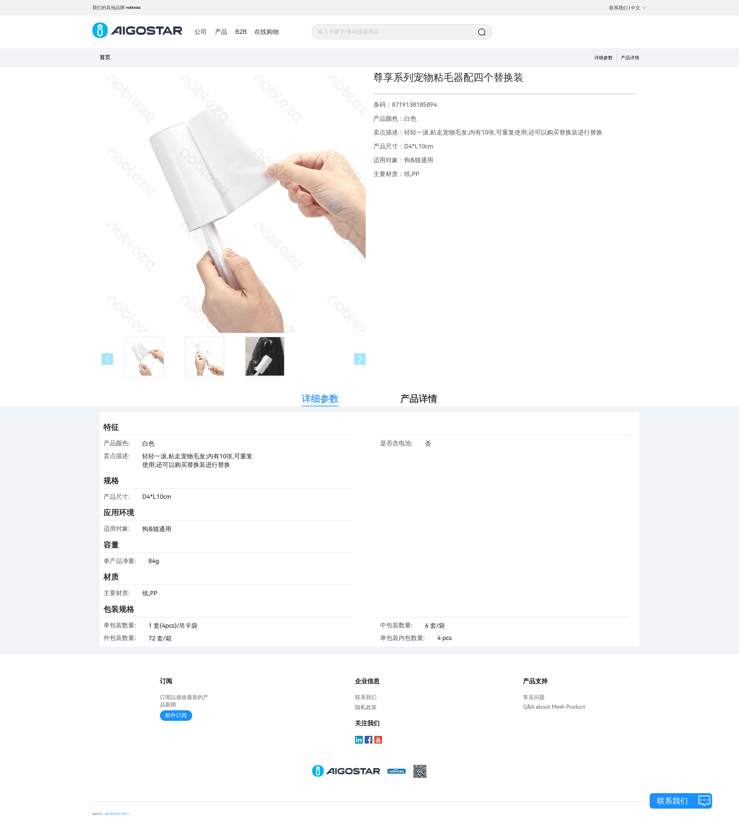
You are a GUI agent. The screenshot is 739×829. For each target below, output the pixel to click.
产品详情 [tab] (418, 398)
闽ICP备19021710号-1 (117, 813)
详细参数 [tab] (320, 398)
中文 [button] (635, 8)
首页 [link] (105, 57)
